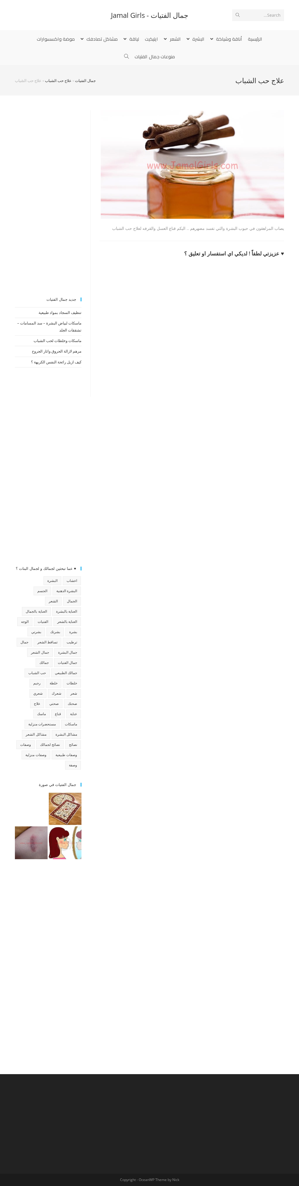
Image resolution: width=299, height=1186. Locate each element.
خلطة (54, 683)
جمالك (44, 662)
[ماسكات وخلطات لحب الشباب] (65, 842)
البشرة (52, 580)
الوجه (25, 621)
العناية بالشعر (67, 621)
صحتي (54, 703)
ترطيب (72, 642)
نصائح (73, 744)
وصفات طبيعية (66, 754)
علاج (37, 703)
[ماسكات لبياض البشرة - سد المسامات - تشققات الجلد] (31, 808)
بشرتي (36, 631)
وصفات (25, 744)
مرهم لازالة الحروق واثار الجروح (56, 351)
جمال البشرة (67, 652)
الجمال (72, 601)
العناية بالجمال (36, 611)
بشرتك (55, 631)
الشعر (53, 601)
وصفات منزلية (35, 754)
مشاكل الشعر (36, 734)
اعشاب (72, 580)
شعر (73, 693)
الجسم (42, 590)
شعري (38, 693)
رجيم (37, 683)
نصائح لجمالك (50, 744)
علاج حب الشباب (58, 80)
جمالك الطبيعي (66, 672)
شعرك (56, 693)
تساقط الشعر (47, 642)
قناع (58, 713)
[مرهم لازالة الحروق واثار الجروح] (31, 842)
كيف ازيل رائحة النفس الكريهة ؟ (56, 362)
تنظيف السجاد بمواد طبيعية (60, 312)
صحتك (72, 703)
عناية (73, 713)
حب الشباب (37, 672)
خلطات (72, 683)
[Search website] (126, 56)
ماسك (41, 713)
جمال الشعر (40, 652)
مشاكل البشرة (66, 734)
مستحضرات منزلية (42, 724)
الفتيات (43, 621)
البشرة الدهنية (66, 590)
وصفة (73, 765)
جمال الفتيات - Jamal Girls (149, 15)
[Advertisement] (48, 198)
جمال (24, 642)
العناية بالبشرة (66, 611)
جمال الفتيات (85, 80)
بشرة (73, 631)
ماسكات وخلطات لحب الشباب (57, 340)
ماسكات (71, 724)
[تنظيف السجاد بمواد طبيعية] (65, 808)
